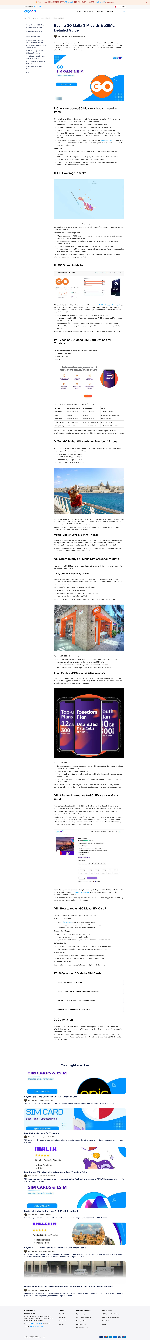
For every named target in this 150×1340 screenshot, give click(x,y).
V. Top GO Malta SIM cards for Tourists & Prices (36, 47)
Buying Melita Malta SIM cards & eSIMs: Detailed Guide (51, 1211)
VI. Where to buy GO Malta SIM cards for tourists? (35, 52)
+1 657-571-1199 (37, 6)
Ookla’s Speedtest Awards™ (109, 305)
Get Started (99, 11)
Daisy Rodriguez (62, 36)
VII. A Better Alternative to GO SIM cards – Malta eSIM (35, 57)
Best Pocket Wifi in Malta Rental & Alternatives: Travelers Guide (55, 1172)
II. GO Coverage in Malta (34, 31)
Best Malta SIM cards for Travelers (41, 1133)
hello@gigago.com (36, 1326)
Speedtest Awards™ (108, 140)
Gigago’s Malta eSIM (81, 892)
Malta (31, 18)
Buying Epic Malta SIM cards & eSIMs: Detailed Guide (50, 1096)
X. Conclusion (31, 73)
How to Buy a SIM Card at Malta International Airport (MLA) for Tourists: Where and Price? (69, 1286)
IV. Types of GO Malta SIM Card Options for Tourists (34, 41)
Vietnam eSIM (69, 2)
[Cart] (124, 11)
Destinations (87, 11)
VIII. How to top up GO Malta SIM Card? (35, 62)
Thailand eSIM (100, 2)
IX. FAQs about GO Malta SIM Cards (35, 68)
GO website (67, 922)
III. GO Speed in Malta (33, 36)
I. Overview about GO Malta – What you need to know (35, 26)
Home (78, 11)
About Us (110, 11)
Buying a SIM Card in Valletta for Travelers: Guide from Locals (55, 1247)
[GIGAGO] (31, 11)
